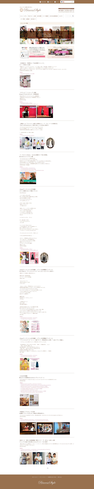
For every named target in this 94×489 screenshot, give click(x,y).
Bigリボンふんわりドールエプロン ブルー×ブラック (29, 450)
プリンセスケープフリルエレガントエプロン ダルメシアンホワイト (32, 392)
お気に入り (51, 1)
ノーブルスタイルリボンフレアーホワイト (27, 135)
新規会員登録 (43, 1)
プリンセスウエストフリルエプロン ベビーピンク (29, 317)
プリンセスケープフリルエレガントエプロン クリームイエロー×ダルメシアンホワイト (35, 420)
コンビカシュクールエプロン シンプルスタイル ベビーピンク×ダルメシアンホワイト (35, 387)
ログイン (57, 1)
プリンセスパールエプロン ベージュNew (27, 73)
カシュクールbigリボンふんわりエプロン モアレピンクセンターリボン (32, 170)
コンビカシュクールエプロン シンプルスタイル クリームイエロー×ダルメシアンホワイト (35, 449)
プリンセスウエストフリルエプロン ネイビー (28, 318)
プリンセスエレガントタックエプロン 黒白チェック (29, 104)
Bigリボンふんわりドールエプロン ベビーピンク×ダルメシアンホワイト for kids (34, 386)
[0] (61, 2)
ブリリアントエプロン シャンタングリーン (28, 167)
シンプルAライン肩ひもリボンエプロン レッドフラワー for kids (31, 388)
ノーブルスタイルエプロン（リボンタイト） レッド (29, 389)
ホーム (22, 23)
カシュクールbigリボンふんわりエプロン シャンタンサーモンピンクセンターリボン (34, 419)
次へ (48, 468)
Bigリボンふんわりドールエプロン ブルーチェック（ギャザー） (31, 383)
